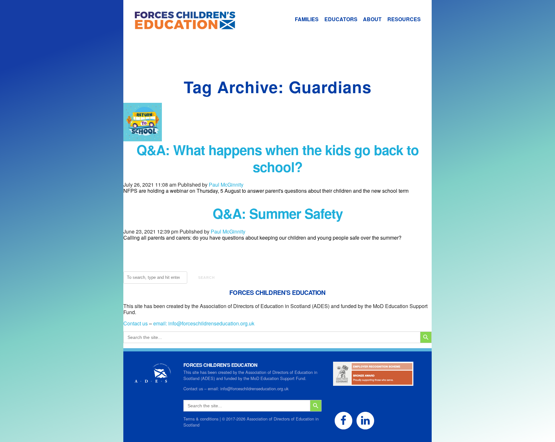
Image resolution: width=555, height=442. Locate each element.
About (372, 19)
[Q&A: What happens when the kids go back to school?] (142, 138)
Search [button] (206, 277)
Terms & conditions (200, 419)
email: (160, 323)
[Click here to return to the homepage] (179, 26)
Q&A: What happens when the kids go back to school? (278, 158)
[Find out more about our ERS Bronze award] (373, 382)
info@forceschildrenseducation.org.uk (211, 323)
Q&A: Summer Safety (278, 213)
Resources (404, 19)
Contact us (135, 323)
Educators (340, 19)
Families (307, 19)
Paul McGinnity (226, 184)
